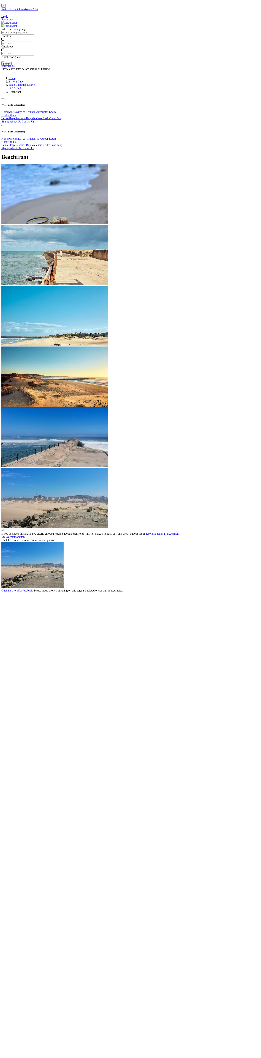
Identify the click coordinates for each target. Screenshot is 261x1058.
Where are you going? (13, 29)
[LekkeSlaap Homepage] (9, 22)
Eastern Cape (16, 81)
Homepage (7, 111)
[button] (130, 72)
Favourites (7, 19)
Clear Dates (8, 65)
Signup (5, 121)
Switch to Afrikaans (25, 111)
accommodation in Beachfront (162, 533)
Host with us (8, 115)
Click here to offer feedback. (17, 590)
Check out (7, 46)
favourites (43, 111)
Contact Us (28, 121)
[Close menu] (2, 98)
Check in (6, 36)
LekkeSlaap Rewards (13, 118)
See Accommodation (13, 536)
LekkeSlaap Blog (52, 118)
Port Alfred (15, 87)
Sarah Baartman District (22, 84)
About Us (16, 121)
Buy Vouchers (34, 118)
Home (12, 78)
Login (52, 111)
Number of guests (11, 56)
